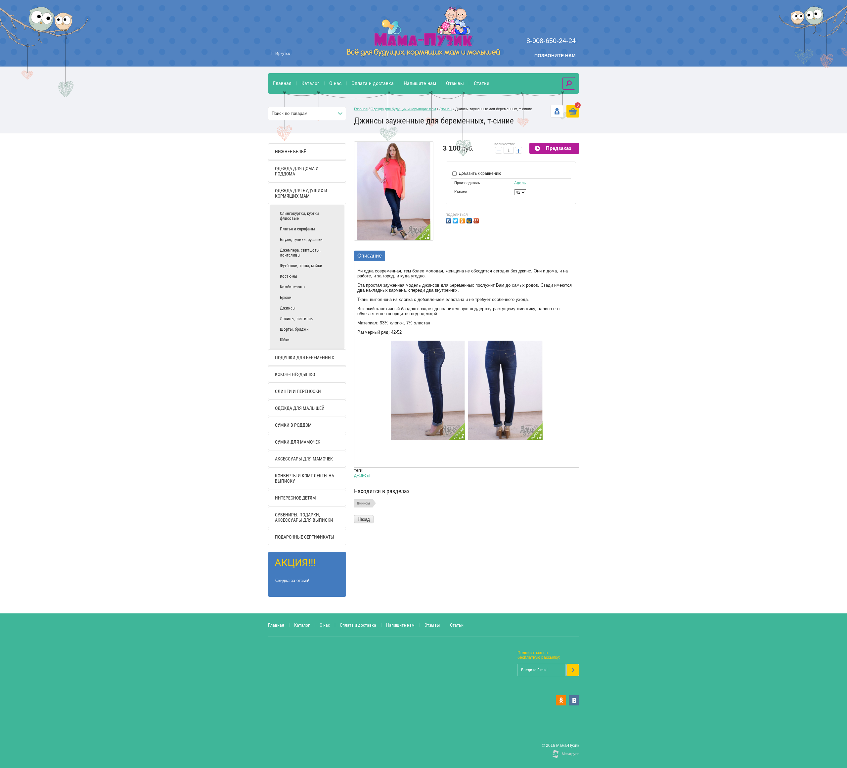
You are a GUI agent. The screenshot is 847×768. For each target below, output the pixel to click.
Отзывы (455, 83)
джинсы (362, 475)
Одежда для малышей (300, 408)
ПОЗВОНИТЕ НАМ (555, 55)
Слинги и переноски (298, 391)
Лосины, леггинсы (297, 318)
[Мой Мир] (470, 219)
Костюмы (288, 276)
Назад (364, 519)
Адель (520, 183)
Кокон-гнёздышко (295, 374)
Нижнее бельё (290, 151)
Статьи (481, 83)
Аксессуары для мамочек (304, 458)
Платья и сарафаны (297, 228)
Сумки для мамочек (297, 442)
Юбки (285, 339)
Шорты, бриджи (294, 329)
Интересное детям (295, 498)
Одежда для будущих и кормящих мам (301, 193)
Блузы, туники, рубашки (301, 239)
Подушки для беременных (304, 357)
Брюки (285, 297)
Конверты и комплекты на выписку (304, 478)
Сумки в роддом (293, 425)
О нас (335, 83)
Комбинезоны (292, 286)
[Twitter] (456, 219)
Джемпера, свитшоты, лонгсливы (300, 253)
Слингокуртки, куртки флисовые (299, 216)
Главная (282, 83)
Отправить (572, 670)
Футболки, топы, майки (301, 265)
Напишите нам (420, 83)
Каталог (310, 83)
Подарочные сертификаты (304, 537)
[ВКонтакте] (449, 219)
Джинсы (287, 308)
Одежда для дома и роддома (297, 171)
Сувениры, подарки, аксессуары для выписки (304, 517)
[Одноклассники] (463, 219)
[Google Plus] (476, 219)
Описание (369, 256)
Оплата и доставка (372, 83)
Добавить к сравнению (479, 173)
